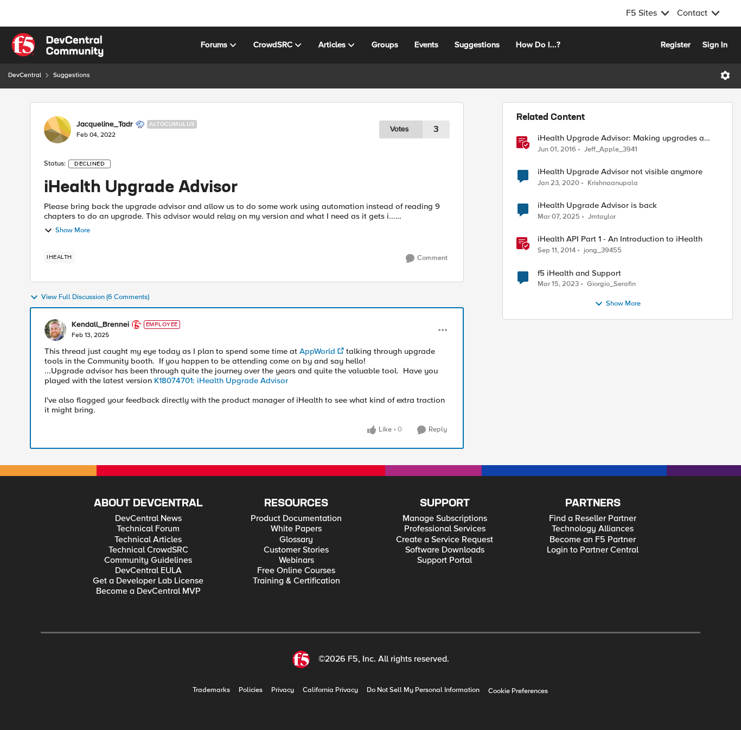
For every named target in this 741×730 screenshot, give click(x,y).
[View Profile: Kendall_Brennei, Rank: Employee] (55, 330)
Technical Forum (148, 529)
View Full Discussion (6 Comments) (95, 297)
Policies (251, 690)
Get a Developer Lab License (148, 581)
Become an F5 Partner (593, 540)
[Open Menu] (725, 75)
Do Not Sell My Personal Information (423, 690)
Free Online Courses (296, 571)
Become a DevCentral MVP (148, 591)
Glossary (296, 540)
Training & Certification (296, 581)
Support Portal (444, 560)
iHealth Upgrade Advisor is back (597, 205)
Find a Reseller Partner (592, 518)
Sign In (714, 44)
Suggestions (71, 75)
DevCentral (24, 75)
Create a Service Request (444, 540)
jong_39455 (603, 250)
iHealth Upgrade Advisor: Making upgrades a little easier (621, 138)
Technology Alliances (593, 529)
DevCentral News (148, 518)
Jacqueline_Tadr (104, 124)
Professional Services (445, 529)
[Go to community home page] (57, 45)
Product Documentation (296, 518)
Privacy (282, 690)
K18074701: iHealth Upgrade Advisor (220, 380)
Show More (72, 230)
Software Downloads (444, 550)
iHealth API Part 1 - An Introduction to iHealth (620, 239)
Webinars (296, 560)
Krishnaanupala (612, 183)
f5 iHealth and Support (579, 273)
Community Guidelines (148, 560)
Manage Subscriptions (445, 518)
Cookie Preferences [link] (518, 691)
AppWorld (317, 351)
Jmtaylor (602, 217)
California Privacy (330, 690)
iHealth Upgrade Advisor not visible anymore (620, 171)
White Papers (296, 529)
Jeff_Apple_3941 (610, 149)
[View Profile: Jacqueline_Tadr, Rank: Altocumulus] (57, 129)
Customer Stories (296, 550)
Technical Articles (148, 540)
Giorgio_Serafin (611, 284)
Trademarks (211, 690)
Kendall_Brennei (100, 324)
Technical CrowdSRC (148, 550)
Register (676, 44)
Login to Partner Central (592, 550)
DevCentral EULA (148, 571)
